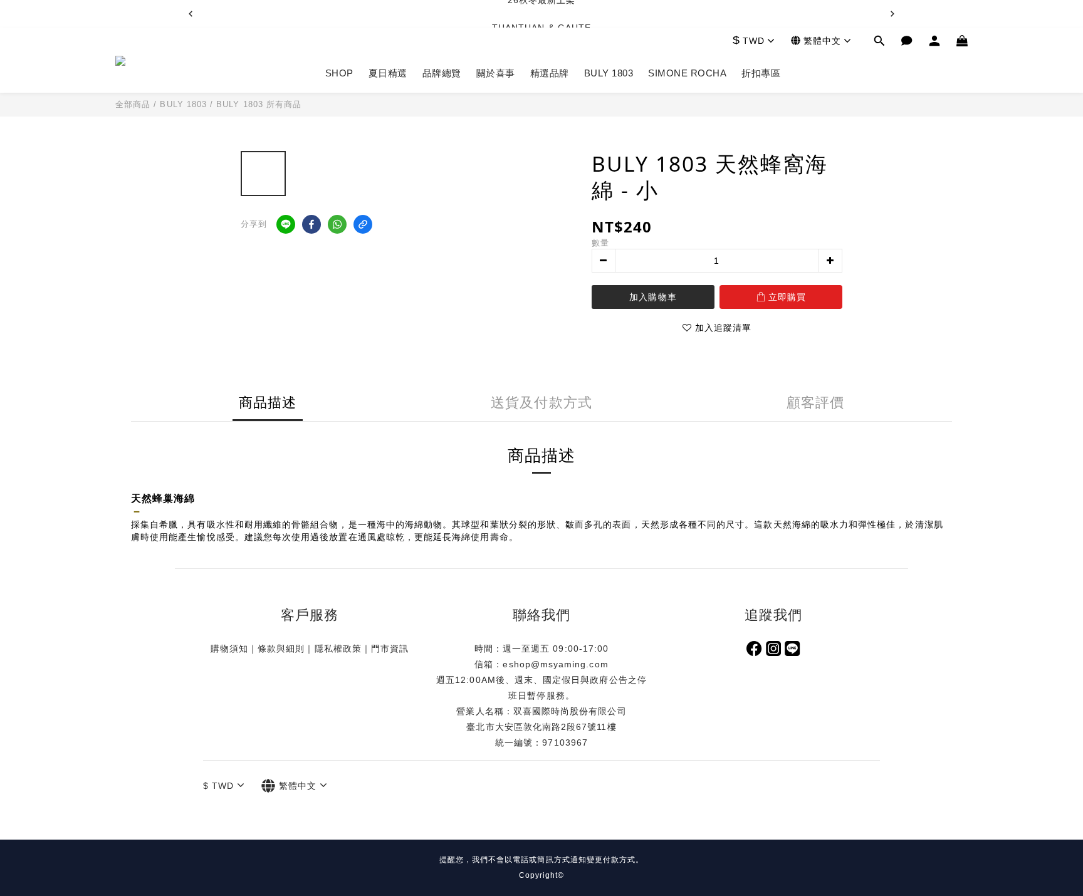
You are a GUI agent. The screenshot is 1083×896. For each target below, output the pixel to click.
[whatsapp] (337, 224)
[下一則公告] (892, 13)
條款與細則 (281, 648)
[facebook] (311, 224)
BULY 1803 (183, 104)
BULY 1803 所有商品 (258, 104)
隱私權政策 (338, 648)
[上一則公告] (190, 13)
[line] (285, 224)
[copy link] (362, 224)
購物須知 (229, 648)
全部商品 (132, 104)
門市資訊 (390, 648)
